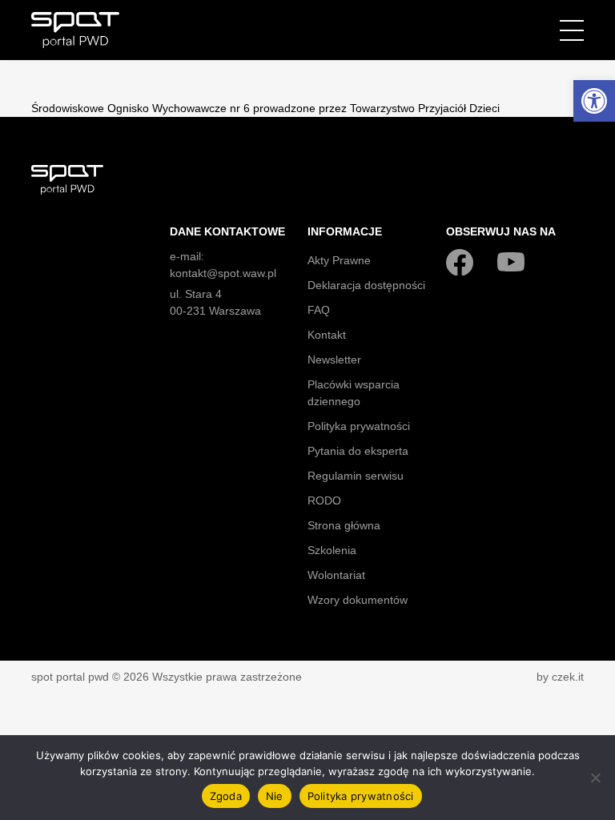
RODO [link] (324, 500)
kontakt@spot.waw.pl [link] (223, 273)
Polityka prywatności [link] (359, 426)
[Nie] (595, 778)
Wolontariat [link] (336, 575)
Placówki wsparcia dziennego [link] (354, 393)
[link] (594, 101)
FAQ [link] (319, 309)
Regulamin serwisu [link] (356, 475)
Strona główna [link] (344, 525)
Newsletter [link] (334, 359)
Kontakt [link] (327, 334)
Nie (274, 796)
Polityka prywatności (361, 796)
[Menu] (572, 30)
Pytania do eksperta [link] (358, 450)
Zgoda (226, 796)
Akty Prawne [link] (339, 260)
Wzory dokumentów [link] (358, 599)
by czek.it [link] (560, 676)
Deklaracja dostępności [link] (366, 285)
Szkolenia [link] (332, 550)
